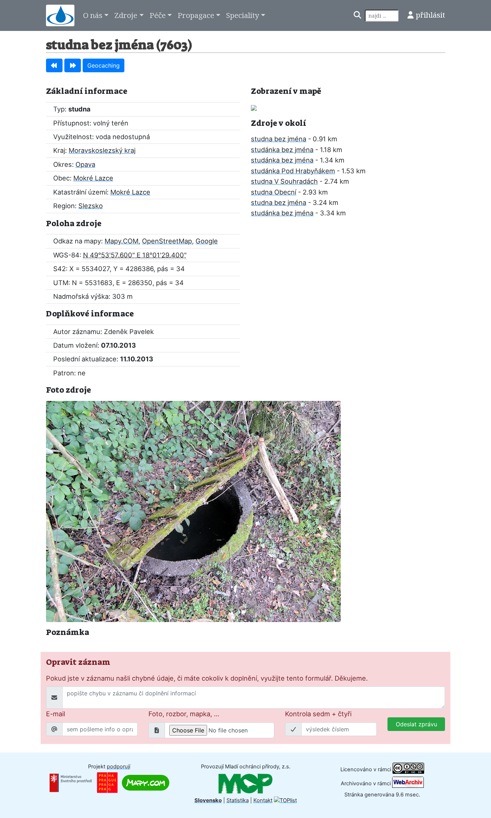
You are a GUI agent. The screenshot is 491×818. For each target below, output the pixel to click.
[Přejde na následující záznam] (72, 65)
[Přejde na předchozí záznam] (54, 65)
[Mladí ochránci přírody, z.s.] (245, 783)
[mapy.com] (145, 782)
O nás (92, 15)
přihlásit (430, 15)
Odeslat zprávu (416, 724)
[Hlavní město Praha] (107, 782)
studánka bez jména (282, 150)
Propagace (196, 15)
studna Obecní (273, 192)
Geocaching (103, 65)
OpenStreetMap (167, 241)
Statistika (237, 800)
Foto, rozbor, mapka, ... (183, 714)
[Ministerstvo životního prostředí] (70, 782)
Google (207, 241)
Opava (85, 164)
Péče (158, 15)
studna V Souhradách (284, 181)
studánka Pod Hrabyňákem (293, 171)
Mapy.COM (121, 241)
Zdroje (125, 15)
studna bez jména (278, 139)
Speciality (242, 15)
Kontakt (262, 800)
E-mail (55, 714)
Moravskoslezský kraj (102, 150)
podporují (118, 766)
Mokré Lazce (93, 178)
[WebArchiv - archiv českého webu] (408, 783)
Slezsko (90, 206)
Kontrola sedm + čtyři (318, 714)
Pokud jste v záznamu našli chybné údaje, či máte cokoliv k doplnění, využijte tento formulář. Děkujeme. (207, 678)
